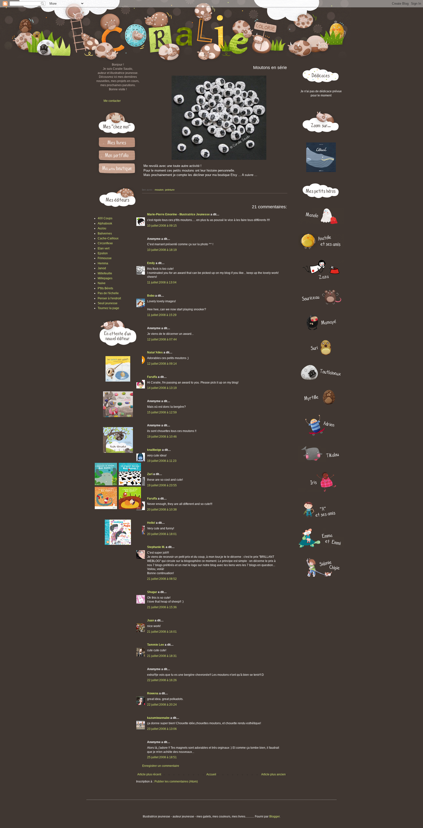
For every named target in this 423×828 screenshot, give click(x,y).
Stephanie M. (156, 547)
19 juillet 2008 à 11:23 (161, 461)
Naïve (102, 283)
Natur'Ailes (155, 352)
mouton (159, 189)
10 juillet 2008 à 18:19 (162, 250)
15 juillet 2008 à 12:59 (162, 412)
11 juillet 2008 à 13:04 (161, 282)
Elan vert (103, 248)
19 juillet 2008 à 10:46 (162, 436)
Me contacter (112, 101)
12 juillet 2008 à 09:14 (162, 363)
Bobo (150, 295)
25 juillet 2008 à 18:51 (162, 757)
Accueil (211, 774)
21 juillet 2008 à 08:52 (162, 579)
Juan (150, 620)
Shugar (152, 592)
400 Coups (105, 218)
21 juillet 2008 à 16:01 (162, 631)
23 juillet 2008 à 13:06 (162, 729)
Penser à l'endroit (109, 298)
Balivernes (105, 233)
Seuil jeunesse (108, 303)
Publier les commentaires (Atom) (176, 781)
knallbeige (154, 450)
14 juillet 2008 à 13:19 (162, 388)
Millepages (105, 278)
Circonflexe (105, 243)
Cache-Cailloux (108, 238)
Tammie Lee (155, 644)
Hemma (103, 263)
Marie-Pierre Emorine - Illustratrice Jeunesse (178, 214)
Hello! (151, 523)
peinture (170, 189)
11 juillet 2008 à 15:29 (161, 315)
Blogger (274, 816)
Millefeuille (105, 273)
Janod (102, 268)
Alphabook (105, 223)
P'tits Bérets (105, 288)
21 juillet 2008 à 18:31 (162, 656)
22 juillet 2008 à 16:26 (162, 680)
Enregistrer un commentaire (160, 766)
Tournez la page (108, 308)
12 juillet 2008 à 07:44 (162, 339)
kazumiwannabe (158, 718)
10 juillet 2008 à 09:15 (162, 225)
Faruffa (152, 377)
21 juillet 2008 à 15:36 (162, 607)
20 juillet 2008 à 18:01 (162, 534)
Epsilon (103, 253)
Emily (151, 263)
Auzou (102, 228)
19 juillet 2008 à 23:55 (162, 485)
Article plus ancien (273, 774)
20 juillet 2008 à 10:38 (162, 509)
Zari (150, 474)
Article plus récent (149, 774)
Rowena (152, 693)
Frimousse (105, 258)
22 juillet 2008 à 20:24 (162, 704)
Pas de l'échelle (108, 293)
